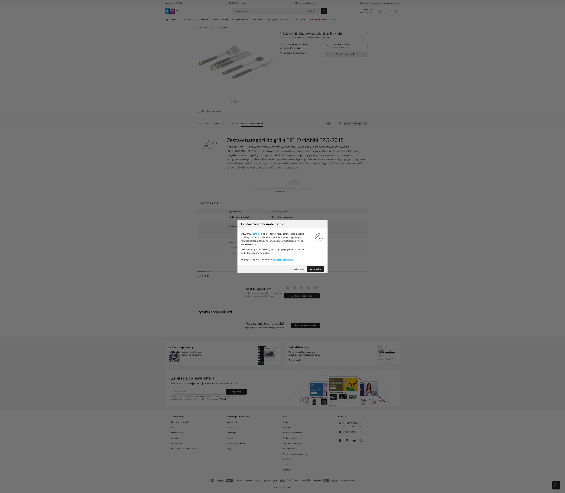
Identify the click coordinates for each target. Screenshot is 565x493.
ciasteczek (256, 233)
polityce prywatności (283, 259)
